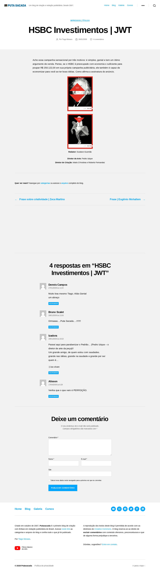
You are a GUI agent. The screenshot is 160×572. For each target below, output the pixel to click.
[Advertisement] (80, 229)
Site (49, 470)
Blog (114, 5)
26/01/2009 (82, 39)
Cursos (130, 5)
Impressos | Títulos (80, 20)
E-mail (84, 459)
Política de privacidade (44, 566)
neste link (66, 529)
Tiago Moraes (67, 39)
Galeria (121, 5)
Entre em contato (109, 544)
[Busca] (154, 5)
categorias (45, 183)
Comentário (53, 437)
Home (106, 5)
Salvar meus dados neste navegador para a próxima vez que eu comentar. (76, 480)
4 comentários (98, 39)
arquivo (64, 183)
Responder (53, 303)
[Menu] (143, 5)
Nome (51, 459)
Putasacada (26, 566)
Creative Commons (102, 529)
